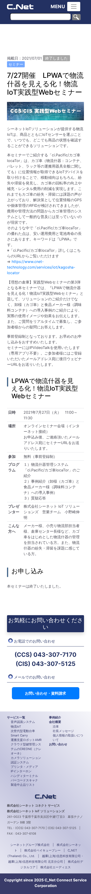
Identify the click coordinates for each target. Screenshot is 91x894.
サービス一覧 (16, 717)
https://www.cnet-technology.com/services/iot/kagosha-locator (41, 267)
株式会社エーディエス (55, 867)
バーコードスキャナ (24, 780)
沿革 (56, 726)
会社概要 (55, 722)
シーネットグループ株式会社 (30, 845)
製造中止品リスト (23, 784)
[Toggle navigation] (73, 6)
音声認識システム (23, 722)
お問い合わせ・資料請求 (45, 693)
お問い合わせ (58, 744)
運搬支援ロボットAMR (26, 740)
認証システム (20, 762)
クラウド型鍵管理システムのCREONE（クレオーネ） (26, 749)
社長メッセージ (63, 731)
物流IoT (16, 726)
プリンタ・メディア (24, 766)
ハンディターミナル (24, 776)
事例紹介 (55, 717)
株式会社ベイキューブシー (42, 850)
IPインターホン (21, 771)
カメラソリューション (26, 758)
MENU (58, 6)
